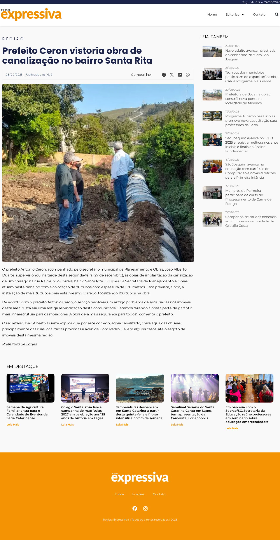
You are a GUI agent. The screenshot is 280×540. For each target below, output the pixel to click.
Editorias (232, 14)
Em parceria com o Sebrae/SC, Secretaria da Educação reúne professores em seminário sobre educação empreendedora (248, 414)
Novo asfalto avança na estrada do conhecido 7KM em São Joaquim (250, 54)
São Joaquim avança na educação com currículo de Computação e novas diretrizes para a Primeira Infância (250, 170)
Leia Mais (13, 424)
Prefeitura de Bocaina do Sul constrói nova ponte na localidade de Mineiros (248, 98)
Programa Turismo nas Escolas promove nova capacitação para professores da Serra (251, 120)
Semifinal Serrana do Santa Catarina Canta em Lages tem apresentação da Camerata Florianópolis (193, 412)
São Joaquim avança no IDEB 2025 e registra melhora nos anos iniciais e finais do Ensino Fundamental (251, 144)
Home (212, 14)
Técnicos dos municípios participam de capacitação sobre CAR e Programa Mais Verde (251, 76)
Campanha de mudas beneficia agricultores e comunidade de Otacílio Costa (251, 221)
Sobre (119, 494)
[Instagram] (145, 508)
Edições (138, 494)
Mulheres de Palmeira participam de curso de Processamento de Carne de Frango (248, 197)
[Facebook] (135, 508)
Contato (259, 14)
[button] (276, 14)
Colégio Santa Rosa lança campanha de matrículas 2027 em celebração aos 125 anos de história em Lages (83, 412)
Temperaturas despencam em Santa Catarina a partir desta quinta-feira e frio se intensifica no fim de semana (139, 412)
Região (13, 39)
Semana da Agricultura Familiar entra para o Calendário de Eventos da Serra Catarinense (27, 412)
